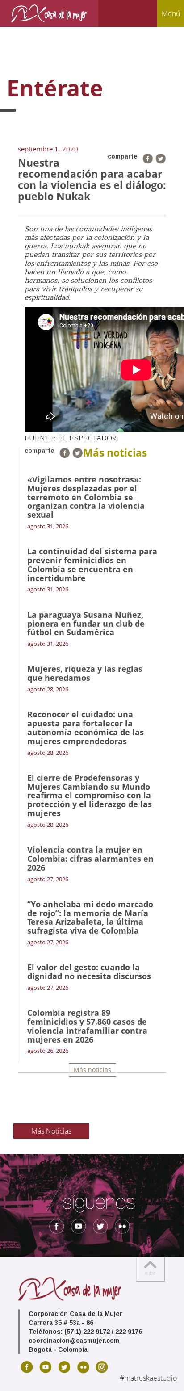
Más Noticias (51, 1131)
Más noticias (92, 1069)
